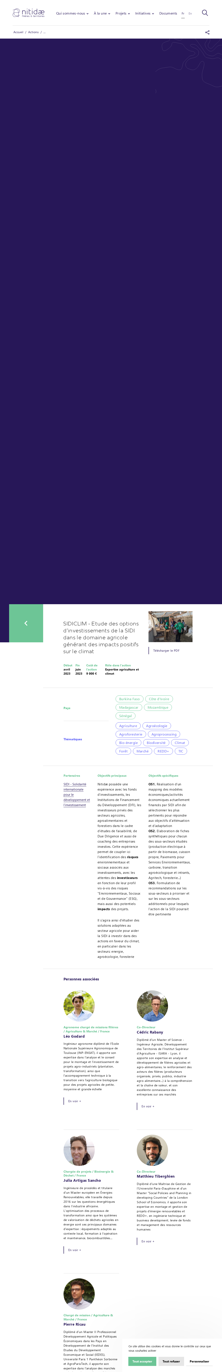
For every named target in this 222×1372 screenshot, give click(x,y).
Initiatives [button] (142, 13)
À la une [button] (100, 13)
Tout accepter (142, 1361)
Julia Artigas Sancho (82, 1180)
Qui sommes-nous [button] (70, 13)
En (190, 13)
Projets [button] (121, 13)
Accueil (18, 32)
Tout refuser (171, 1361)
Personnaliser (199, 1361)
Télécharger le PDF (166, 650)
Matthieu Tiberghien (156, 1176)
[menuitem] (73, 13)
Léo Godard (74, 1036)
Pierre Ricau (74, 1324)
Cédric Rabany (150, 1032)
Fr (183, 13)
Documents (168, 13)
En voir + (74, 1101)
